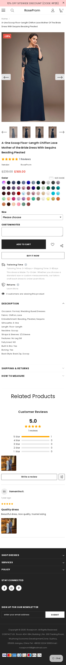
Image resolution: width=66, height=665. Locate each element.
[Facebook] (4, 588)
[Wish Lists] (52, 244)
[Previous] (6, 77)
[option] (33, 77)
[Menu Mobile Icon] (3, 10)
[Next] (59, 77)
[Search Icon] (15, 10)
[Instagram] (11, 588)
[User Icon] (52, 10)
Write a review (29, 476)
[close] (63, 2)
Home (5, 18)
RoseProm (32, 10)
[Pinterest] (18, 588)
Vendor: (6, 164)
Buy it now (33, 255)
